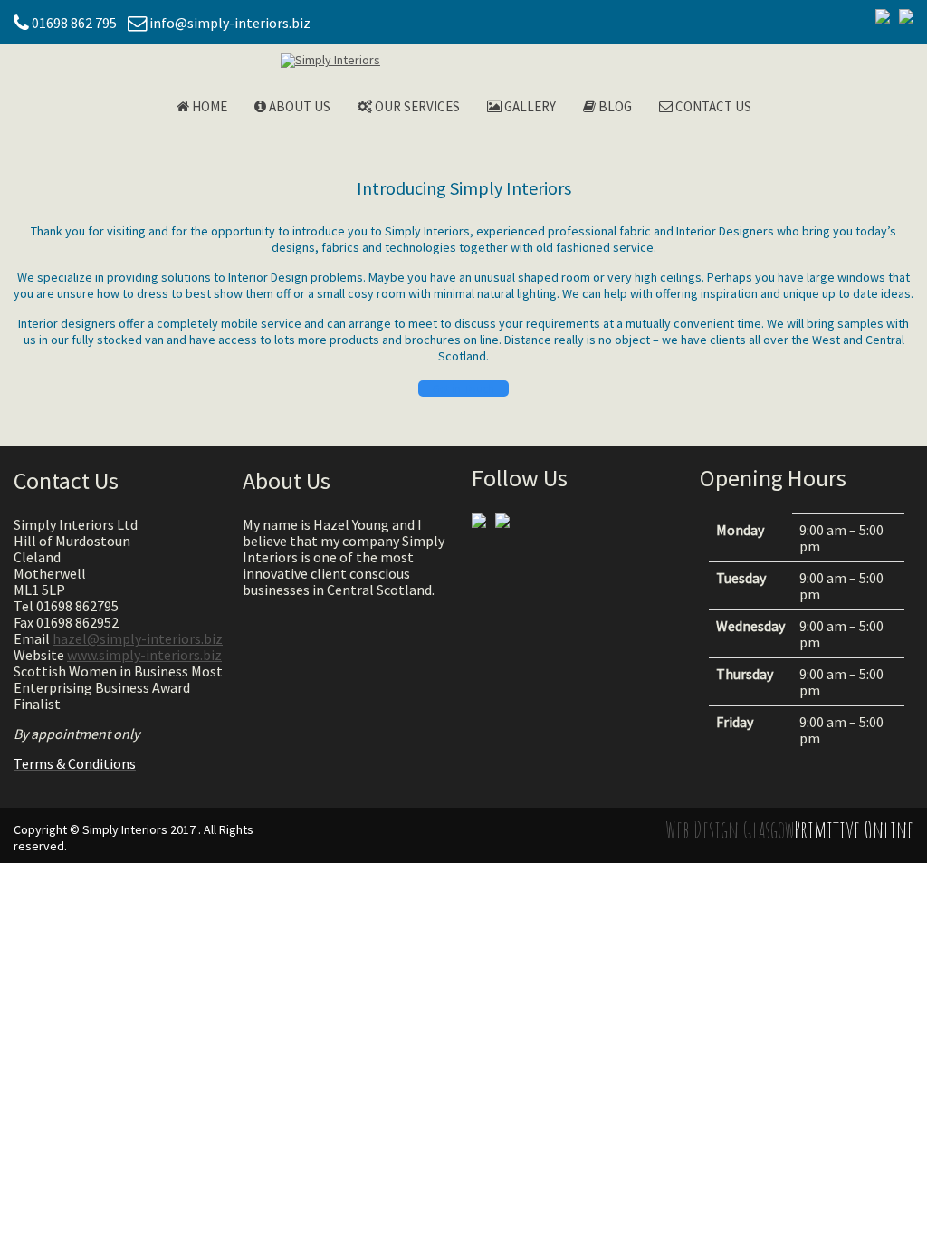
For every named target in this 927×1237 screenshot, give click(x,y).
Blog (614, 106)
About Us (298, 106)
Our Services (416, 106)
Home (208, 106)
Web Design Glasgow (729, 829)
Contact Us (712, 106)
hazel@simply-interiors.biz (138, 638)
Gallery (529, 106)
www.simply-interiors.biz (144, 655)
